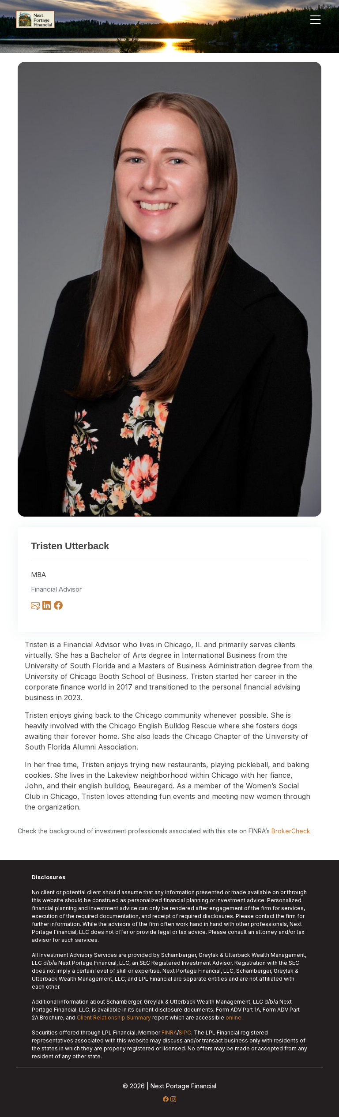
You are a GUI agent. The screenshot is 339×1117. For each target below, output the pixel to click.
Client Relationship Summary (114, 1017)
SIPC (185, 1032)
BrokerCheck (290, 831)
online (233, 1017)
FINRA (169, 1032)
